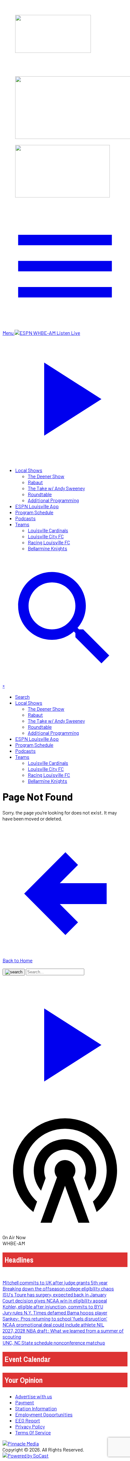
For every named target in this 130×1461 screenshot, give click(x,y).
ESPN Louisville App (37, 506)
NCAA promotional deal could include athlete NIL (53, 1324)
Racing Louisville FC (49, 542)
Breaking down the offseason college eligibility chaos (58, 1288)
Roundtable (40, 494)
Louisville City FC (46, 536)
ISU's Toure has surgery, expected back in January (54, 1294)
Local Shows (28, 470)
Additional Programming (53, 500)
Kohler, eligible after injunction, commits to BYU (53, 1306)
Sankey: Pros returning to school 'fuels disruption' (55, 1318)
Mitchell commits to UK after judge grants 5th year (55, 1282)
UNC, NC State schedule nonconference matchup (54, 1342)
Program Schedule (34, 512)
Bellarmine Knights (47, 548)
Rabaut (35, 482)
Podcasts (25, 518)
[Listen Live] (65, 1042)
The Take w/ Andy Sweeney (56, 488)
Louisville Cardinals (48, 530)
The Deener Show (46, 476)
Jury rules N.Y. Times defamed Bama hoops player (55, 1312)
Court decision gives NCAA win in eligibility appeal (55, 1300)
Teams (22, 524)
